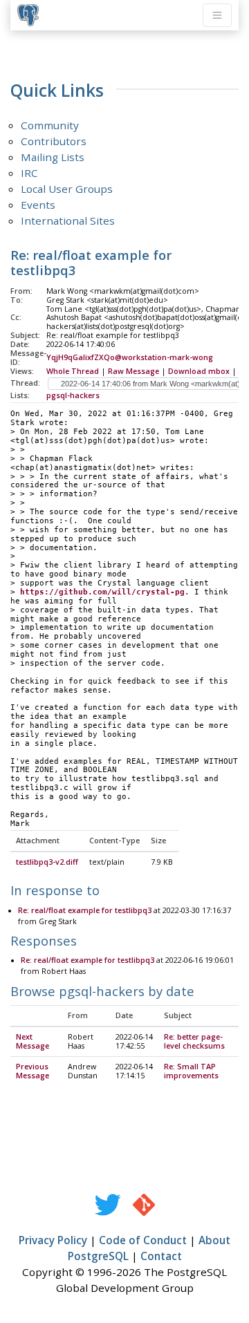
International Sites (68, 220)
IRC (29, 173)
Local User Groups (67, 189)
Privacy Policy (53, 1240)
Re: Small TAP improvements (191, 1071)
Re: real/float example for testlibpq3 (84, 910)
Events (38, 205)
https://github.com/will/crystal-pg (102, 592)
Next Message (32, 1041)
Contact (161, 1256)
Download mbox (199, 371)
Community (50, 125)
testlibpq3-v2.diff (47, 862)
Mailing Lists (52, 157)
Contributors (53, 141)
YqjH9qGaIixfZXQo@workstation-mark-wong (129, 357)
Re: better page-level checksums (194, 1041)
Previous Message (32, 1071)
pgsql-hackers (73, 395)
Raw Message (133, 371)
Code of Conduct (143, 1240)
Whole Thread (72, 371)
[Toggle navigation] (217, 15)
